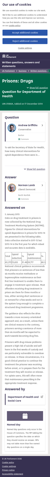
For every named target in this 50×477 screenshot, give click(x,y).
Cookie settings (25, 48)
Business (23, 71)
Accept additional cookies (25, 32)
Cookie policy (8, 462)
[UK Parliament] (9, 56)
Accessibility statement (12, 474)
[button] (37, 88)
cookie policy (14, 25)
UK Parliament (8, 71)
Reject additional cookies (25, 41)
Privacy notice (8, 470)
